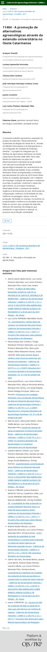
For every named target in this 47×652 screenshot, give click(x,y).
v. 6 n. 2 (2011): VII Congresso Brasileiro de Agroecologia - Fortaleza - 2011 (19, 12)
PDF (8, 221)
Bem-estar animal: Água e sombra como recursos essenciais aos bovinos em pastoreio (24, 358)
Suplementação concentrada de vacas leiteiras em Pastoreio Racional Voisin (26, 467)
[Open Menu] (2, 2)
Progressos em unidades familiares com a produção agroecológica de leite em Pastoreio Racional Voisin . (26, 397)
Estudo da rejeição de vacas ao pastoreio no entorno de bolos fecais (25, 430)
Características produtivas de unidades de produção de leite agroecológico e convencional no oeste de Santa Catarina (25, 576)
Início (5, 9)
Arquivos (13, 9)
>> (8, 628)
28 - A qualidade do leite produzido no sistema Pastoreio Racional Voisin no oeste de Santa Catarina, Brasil (25, 506)
